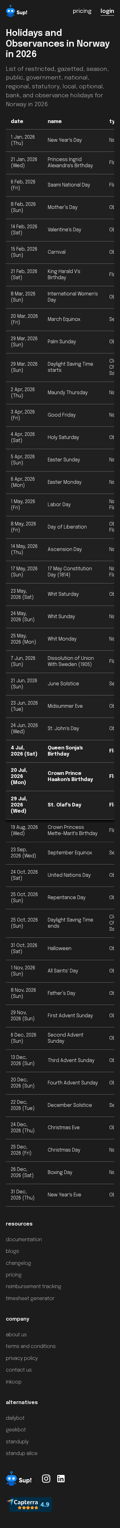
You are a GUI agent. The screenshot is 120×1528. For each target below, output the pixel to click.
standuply (17, 1442)
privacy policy (22, 1358)
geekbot (16, 1430)
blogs (12, 1251)
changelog (18, 1263)
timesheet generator (30, 1298)
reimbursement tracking (33, 1286)
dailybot (15, 1418)
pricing (14, 1275)
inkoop (14, 1382)
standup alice (22, 1453)
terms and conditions (31, 1346)
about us (16, 1334)
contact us (19, 1370)
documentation (24, 1239)
